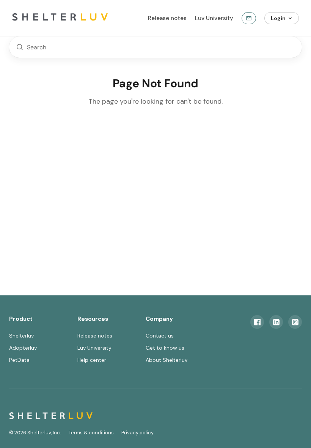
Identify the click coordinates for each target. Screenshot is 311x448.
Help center (91, 360)
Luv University (214, 18)
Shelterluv (21, 335)
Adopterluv (23, 347)
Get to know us (165, 347)
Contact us (160, 335)
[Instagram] (295, 322)
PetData (19, 360)
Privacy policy (137, 432)
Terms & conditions (91, 432)
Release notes (167, 18)
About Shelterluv (166, 360)
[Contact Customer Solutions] (249, 18)
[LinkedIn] (276, 322)
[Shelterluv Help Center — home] (73, 18)
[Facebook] (257, 322)
